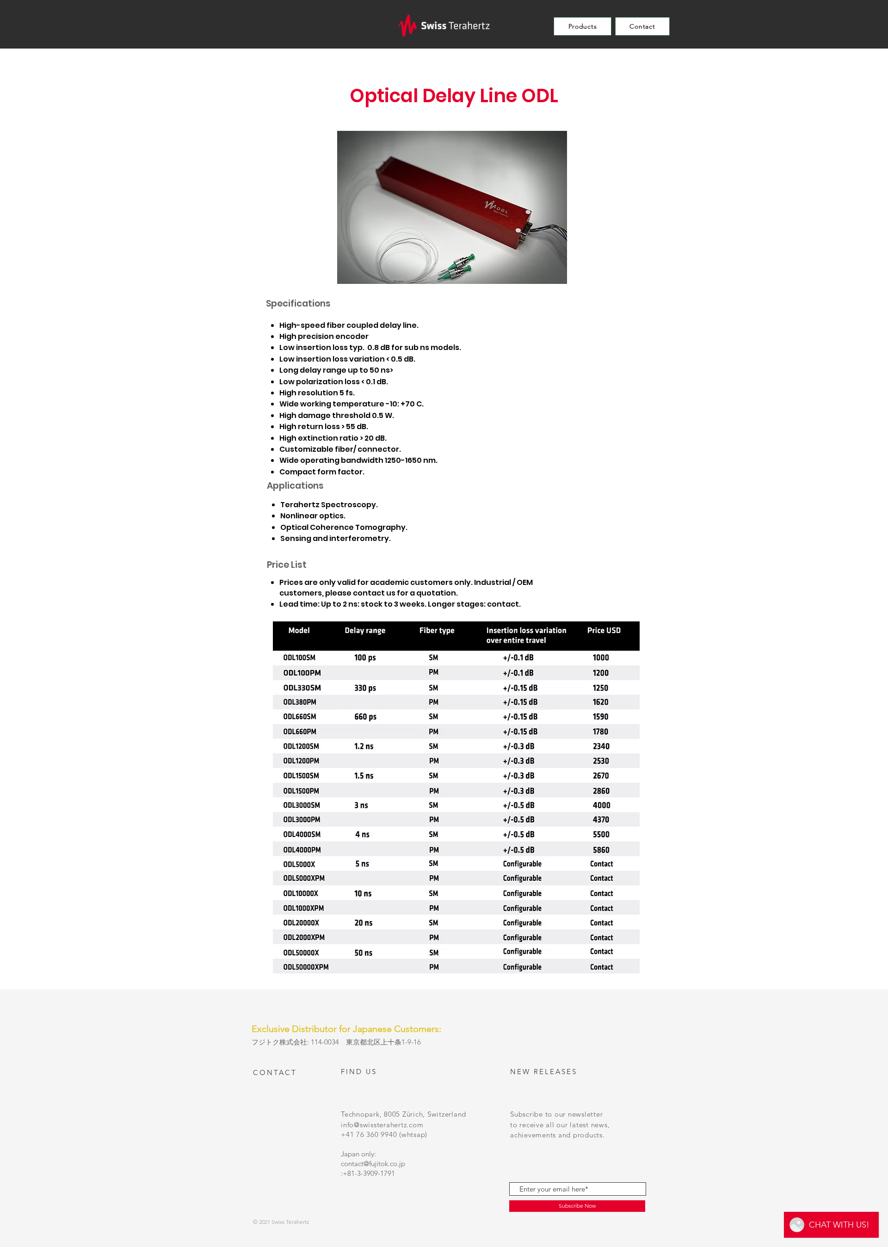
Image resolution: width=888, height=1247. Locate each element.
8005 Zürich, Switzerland (425, 1114)
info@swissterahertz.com (382, 1124)
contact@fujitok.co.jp (373, 1163)
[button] (582, 26)
